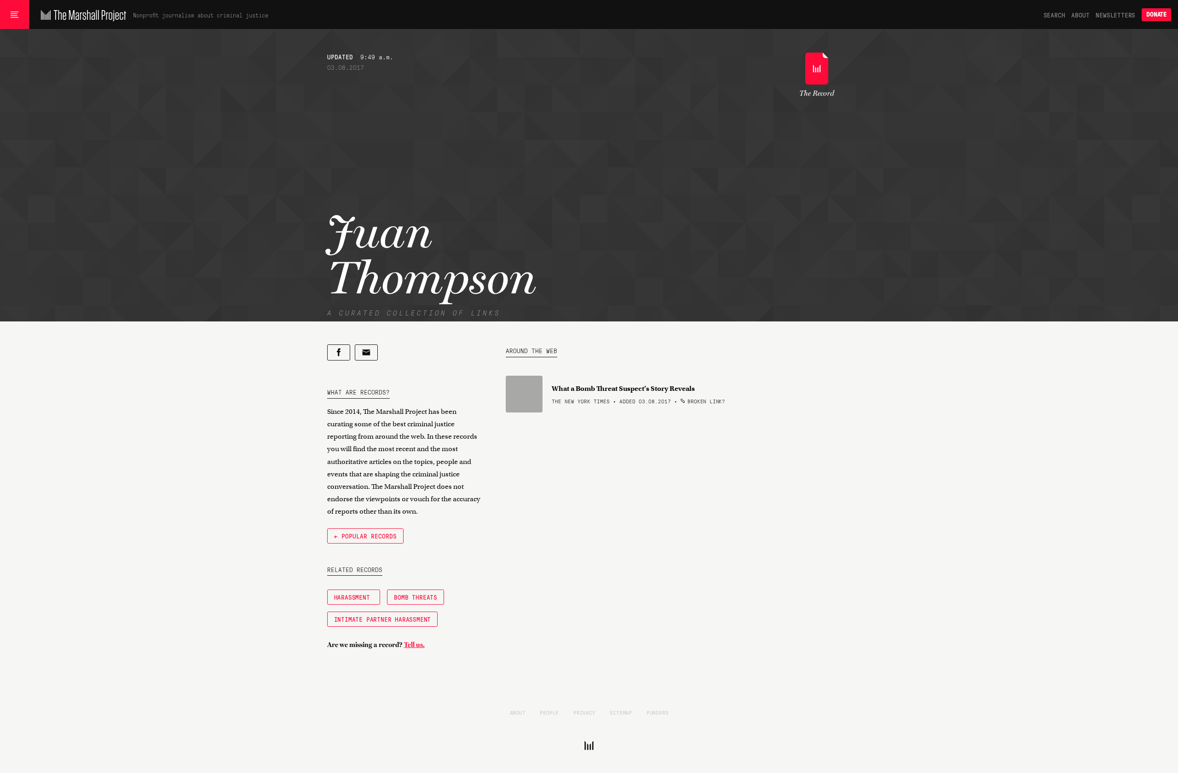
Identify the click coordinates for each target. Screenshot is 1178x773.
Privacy (584, 712)
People (549, 712)
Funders (658, 712)
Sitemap (621, 712)
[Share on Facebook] (338, 352)
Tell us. (414, 645)
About (1080, 15)
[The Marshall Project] (81, 14)
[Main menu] (14, 14)
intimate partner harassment (382, 619)
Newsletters (1115, 15)
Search (1054, 15)
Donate (1156, 14)
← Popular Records (365, 536)
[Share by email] (366, 352)
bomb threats (415, 597)
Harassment (354, 597)
